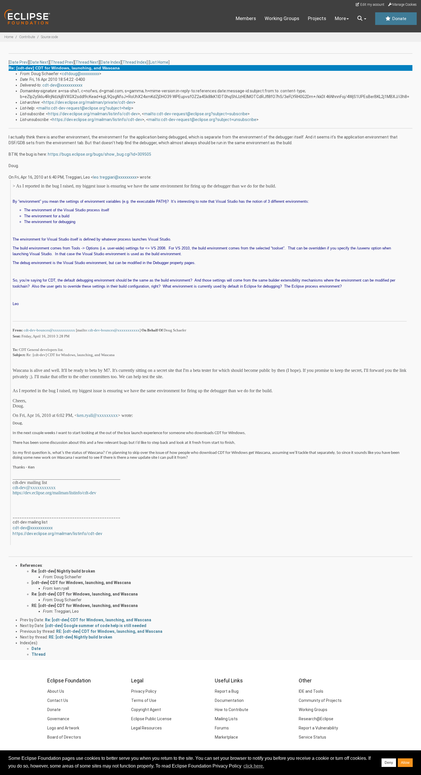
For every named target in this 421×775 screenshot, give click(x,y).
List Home (159, 62)
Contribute (27, 37)
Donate (398, 18)
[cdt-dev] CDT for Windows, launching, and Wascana (81, 582)
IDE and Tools (311, 691)
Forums (222, 728)
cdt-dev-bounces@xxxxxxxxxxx (49, 330)
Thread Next (87, 62)
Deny (389, 763)
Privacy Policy (143, 691)
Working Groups (282, 18)
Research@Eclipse (316, 719)
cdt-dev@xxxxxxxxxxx (62, 85)
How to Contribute (231, 709)
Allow (405, 763)
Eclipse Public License (151, 719)
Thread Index (135, 62)
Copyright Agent (146, 709)
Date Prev (19, 62)
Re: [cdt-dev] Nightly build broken (63, 571)
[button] (361, 18)
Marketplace (226, 737)
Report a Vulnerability (318, 728)
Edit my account (371, 5)
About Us (55, 691)
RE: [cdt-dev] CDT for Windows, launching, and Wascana (85, 605)
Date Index (110, 62)
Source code (49, 37)
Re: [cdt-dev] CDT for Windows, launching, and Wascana (85, 594)
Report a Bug (227, 691)
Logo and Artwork (63, 728)
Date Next (39, 62)
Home (8, 37)
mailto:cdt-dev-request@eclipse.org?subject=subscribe (195, 114)
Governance (58, 719)
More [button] (340, 18)
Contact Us (57, 700)
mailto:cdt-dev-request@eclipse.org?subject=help (84, 108)
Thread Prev (62, 62)
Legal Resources (146, 728)
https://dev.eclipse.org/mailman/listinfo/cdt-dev (93, 114)
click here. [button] (253, 766)
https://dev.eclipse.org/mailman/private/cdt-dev (88, 102)
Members (246, 18)
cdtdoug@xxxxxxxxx (80, 73)
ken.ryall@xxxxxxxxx (97, 415)
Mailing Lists (226, 719)
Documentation (229, 700)
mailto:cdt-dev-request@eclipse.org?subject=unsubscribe (202, 119)
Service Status (312, 737)
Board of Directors (64, 737)
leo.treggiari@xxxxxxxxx (115, 177)
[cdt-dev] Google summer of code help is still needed (95, 625)
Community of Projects (320, 700)
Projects (317, 18)
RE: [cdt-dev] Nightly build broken (80, 637)
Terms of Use (143, 700)
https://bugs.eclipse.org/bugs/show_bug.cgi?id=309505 (99, 154)
